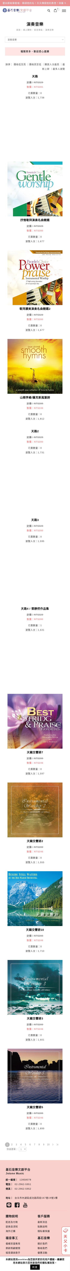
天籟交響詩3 (35, 1018)
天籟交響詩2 (35, 841)
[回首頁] (17, 10)
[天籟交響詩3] (35, 987)
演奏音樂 (49, 30)
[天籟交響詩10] (35, 898)
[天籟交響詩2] (35, 809)
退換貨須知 (12, 1226)
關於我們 (42, 1243)
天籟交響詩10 (35, 929)
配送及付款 (12, 1222)
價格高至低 (35, 64)
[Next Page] (53, 1144)
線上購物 (27, 30)
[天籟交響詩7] (35, 721)
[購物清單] (55, 10)
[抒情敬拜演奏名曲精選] (35, 188)
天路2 (35, 431)
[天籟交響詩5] (35, 1075)
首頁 (18, 30)
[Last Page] (57, 1144)
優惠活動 (42, 1252)
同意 (35, 1267)
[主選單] (64, 10)
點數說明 (42, 1226)
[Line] (10, 1206)
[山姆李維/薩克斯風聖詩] (35, 366)
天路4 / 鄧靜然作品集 (35, 608)
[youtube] (26, 1206)
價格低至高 (20, 64)
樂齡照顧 (10, 1248)
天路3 (35, 520)
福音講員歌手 (13, 1252)
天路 (35, 76)
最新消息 (42, 1222)
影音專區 (38, 30)
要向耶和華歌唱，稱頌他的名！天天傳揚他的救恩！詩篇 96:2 (36, 3)
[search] (49, 11)
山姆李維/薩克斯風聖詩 (35, 397)
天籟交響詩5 (35, 1107)
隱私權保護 (44, 1231)
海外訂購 (10, 1231)
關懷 (17, 1248)
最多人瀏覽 (59, 69)
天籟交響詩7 (35, 752)
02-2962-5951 (23, 1184)
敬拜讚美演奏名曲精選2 (35, 308)
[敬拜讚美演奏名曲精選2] (35, 277)
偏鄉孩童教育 (13, 1243)
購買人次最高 (52, 64)
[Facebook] (18, 1206)
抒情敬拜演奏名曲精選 (35, 220)
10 (48, 1144)
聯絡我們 (42, 1248)
